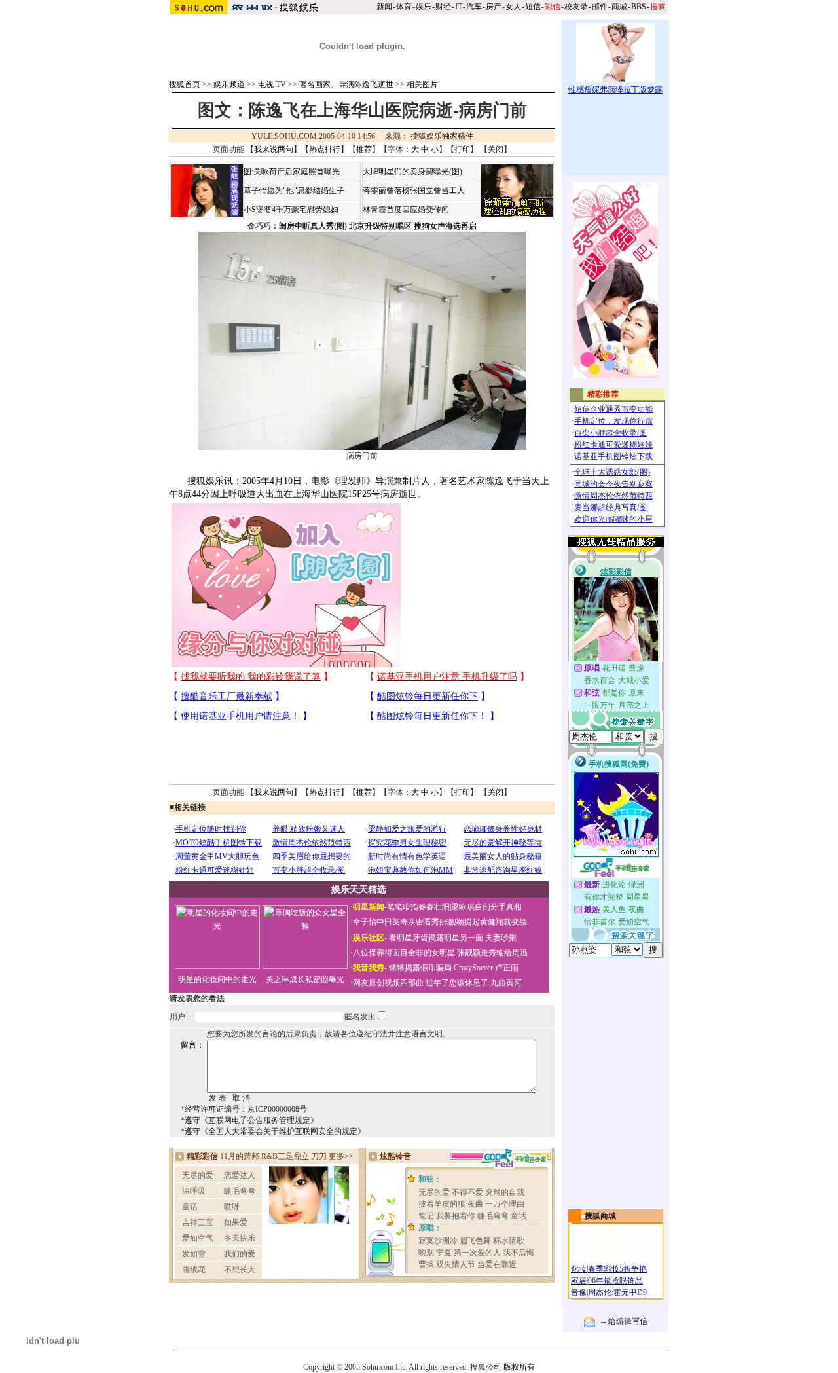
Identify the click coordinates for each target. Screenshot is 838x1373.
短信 (533, 6)
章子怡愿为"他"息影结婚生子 (294, 190)
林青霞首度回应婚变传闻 (406, 209)
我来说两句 (273, 149)
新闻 (384, 6)
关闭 (495, 149)
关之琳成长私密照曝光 (305, 979)
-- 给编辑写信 (624, 1321)
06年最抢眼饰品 (615, 1280)
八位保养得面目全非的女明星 (404, 952)
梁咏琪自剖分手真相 (486, 906)
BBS (638, 6)
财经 (443, 6)
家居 (579, 1280)
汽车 (474, 6)
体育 (404, 6)
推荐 (364, 149)
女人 (513, 6)
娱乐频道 (229, 84)
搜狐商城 (600, 1215)
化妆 (579, 1268)
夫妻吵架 (501, 937)
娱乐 (423, 6)
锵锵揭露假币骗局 (420, 967)
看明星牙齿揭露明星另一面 (435, 937)
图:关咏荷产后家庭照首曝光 (292, 171)
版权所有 (519, 1367)
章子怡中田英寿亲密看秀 (396, 921)
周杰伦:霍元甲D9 (617, 1292)
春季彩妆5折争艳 (617, 1268)
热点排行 (324, 149)
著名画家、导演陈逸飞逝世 (346, 84)
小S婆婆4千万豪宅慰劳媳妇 (291, 209)
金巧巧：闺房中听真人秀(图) (297, 225)
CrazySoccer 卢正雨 (486, 967)
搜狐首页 (184, 84)
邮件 (600, 6)
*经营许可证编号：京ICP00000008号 (244, 1109)
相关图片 (422, 84)
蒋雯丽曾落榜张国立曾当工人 (414, 190)
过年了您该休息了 (457, 982)
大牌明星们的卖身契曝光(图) (412, 171)
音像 (579, 1292)
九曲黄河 (506, 982)
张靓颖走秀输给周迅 (492, 952)
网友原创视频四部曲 (388, 982)
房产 (493, 6)
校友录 (576, 6)
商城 (619, 6)
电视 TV (272, 84)
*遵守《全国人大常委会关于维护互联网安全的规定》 (273, 1131)
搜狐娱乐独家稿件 (441, 136)
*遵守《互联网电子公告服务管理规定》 (249, 1120)
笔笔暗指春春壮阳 (418, 906)
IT (458, 6)
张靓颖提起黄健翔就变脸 (484, 921)
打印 (462, 149)
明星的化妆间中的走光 (217, 979)
